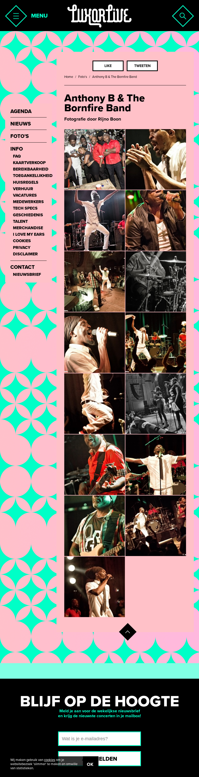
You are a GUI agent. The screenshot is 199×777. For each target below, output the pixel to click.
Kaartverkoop (29, 162)
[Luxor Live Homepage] (99, 16)
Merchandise (28, 228)
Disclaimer (25, 254)
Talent (20, 221)
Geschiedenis (28, 215)
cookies (49, 760)
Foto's (82, 77)
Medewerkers (28, 201)
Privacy (21, 247)
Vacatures (25, 195)
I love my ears (29, 234)
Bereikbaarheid (30, 169)
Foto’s (19, 136)
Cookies (22, 241)
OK (90, 764)
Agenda (21, 111)
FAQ (17, 156)
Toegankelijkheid (30, 175)
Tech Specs (25, 208)
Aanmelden (99, 759)
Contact (22, 267)
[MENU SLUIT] (14, 14)
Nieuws (20, 124)
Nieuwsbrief (27, 274)
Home (68, 77)
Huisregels (25, 182)
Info (16, 149)
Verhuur (23, 189)
